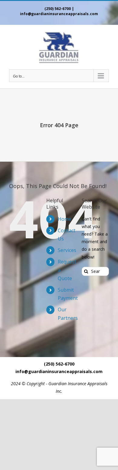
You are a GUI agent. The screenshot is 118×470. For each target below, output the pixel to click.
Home (64, 219)
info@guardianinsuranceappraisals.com (59, 13)
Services (67, 250)
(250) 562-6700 (57, 8)
